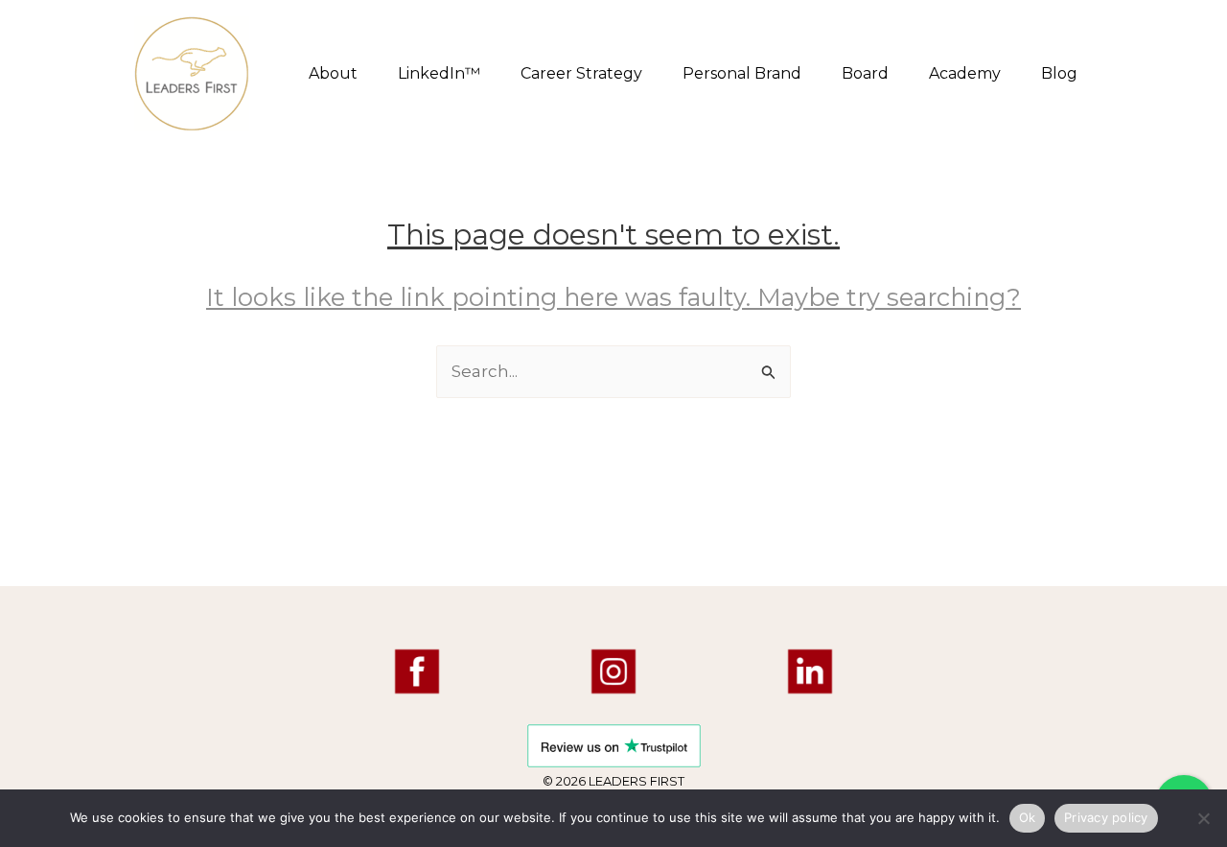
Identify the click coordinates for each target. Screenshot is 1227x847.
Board (865, 73)
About (333, 73)
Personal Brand (742, 73)
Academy (965, 73)
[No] (1203, 818)
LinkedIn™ (439, 73)
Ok (1027, 817)
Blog (1059, 73)
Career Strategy (581, 73)
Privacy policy (1106, 817)
